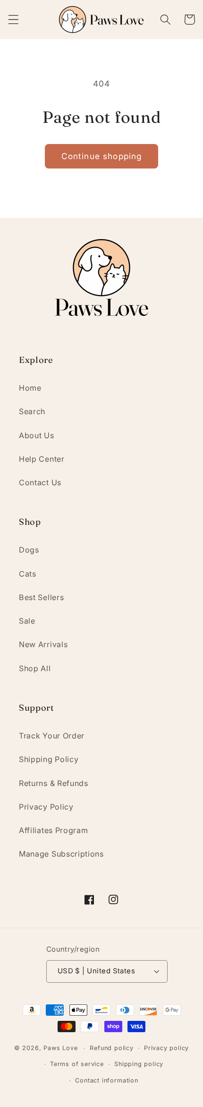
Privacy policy (166, 1047)
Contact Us (40, 482)
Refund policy (111, 1047)
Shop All (35, 668)
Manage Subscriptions (61, 853)
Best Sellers (41, 597)
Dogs (29, 549)
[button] (13, 20)
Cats (27, 573)
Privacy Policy (46, 806)
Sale (27, 621)
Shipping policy (138, 1063)
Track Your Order (52, 735)
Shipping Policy (48, 759)
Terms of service (77, 1063)
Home (30, 388)
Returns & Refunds (53, 783)
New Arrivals (43, 644)
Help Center (42, 459)
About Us (36, 435)
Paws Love (60, 1047)
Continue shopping (101, 156)
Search (32, 411)
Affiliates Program (53, 830)
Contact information (106, 1080)
